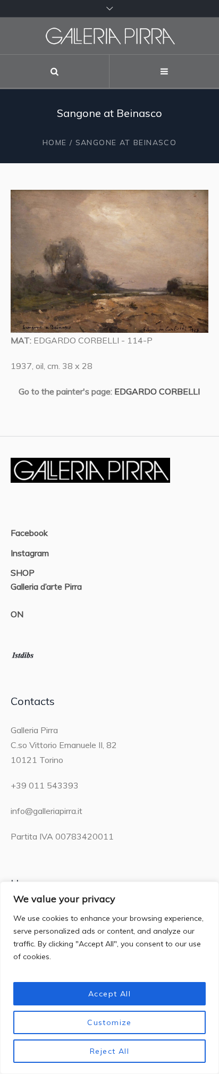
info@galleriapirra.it (46, 811)
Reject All (109, 1051)
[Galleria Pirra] (109, 36)
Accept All (109, 994)
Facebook (29, 532)
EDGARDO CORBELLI (157, 391)
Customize (109, 1022)
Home (55, 142)
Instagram (30, 553)
